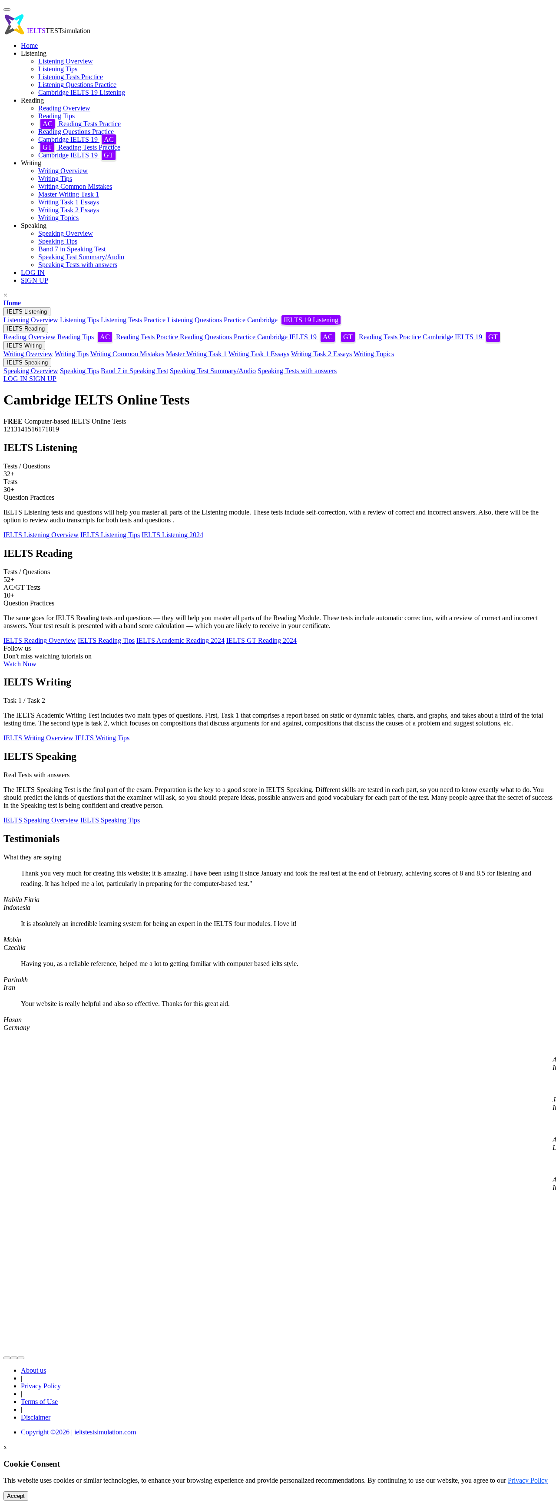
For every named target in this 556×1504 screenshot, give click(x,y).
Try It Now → (278, 801)
